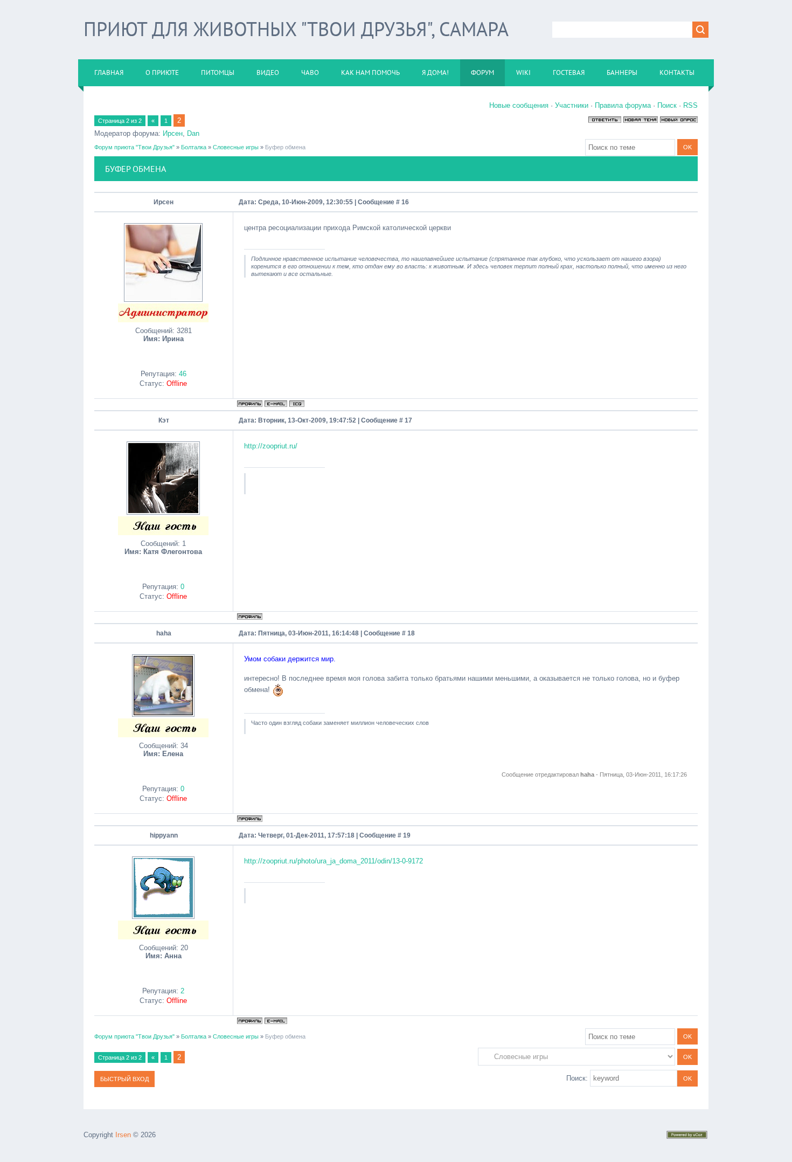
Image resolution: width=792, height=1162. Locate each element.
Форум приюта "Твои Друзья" (134, 147)
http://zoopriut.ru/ (270, 446)
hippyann (164, 835)
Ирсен (173, 133)
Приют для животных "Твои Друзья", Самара (296, 29)
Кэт (163, 420)
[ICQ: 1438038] (296, 403)
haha (163, 633)
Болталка (193, 147)
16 (405, 202)
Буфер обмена (285, 147)
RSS (690, 105)
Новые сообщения (518, 105)
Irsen (123, 1135)
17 (408, 420)
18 (411, 633)
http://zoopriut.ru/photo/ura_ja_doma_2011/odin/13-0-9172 (333, 861)
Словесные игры (236, 147)
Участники (571, 105)
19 (407, 835)
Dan (193, 133)
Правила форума (623, 105)
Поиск (667, 105)
